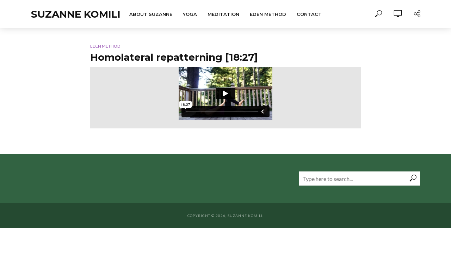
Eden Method (268, 14)
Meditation (223, 14)
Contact (309, 14)
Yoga (190, 14)
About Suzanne (150, 14)
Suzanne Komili (76, 14)
